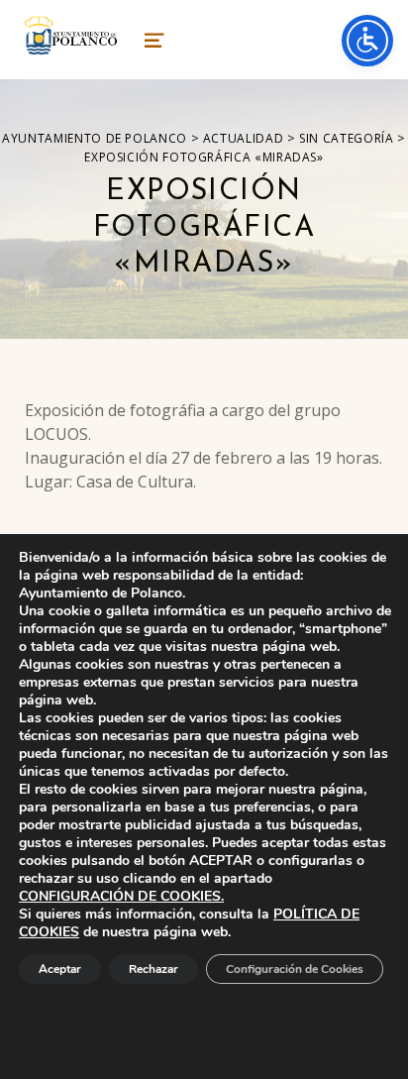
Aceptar (60, 969)
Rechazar (153, 969)
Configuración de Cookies (294, 969)
